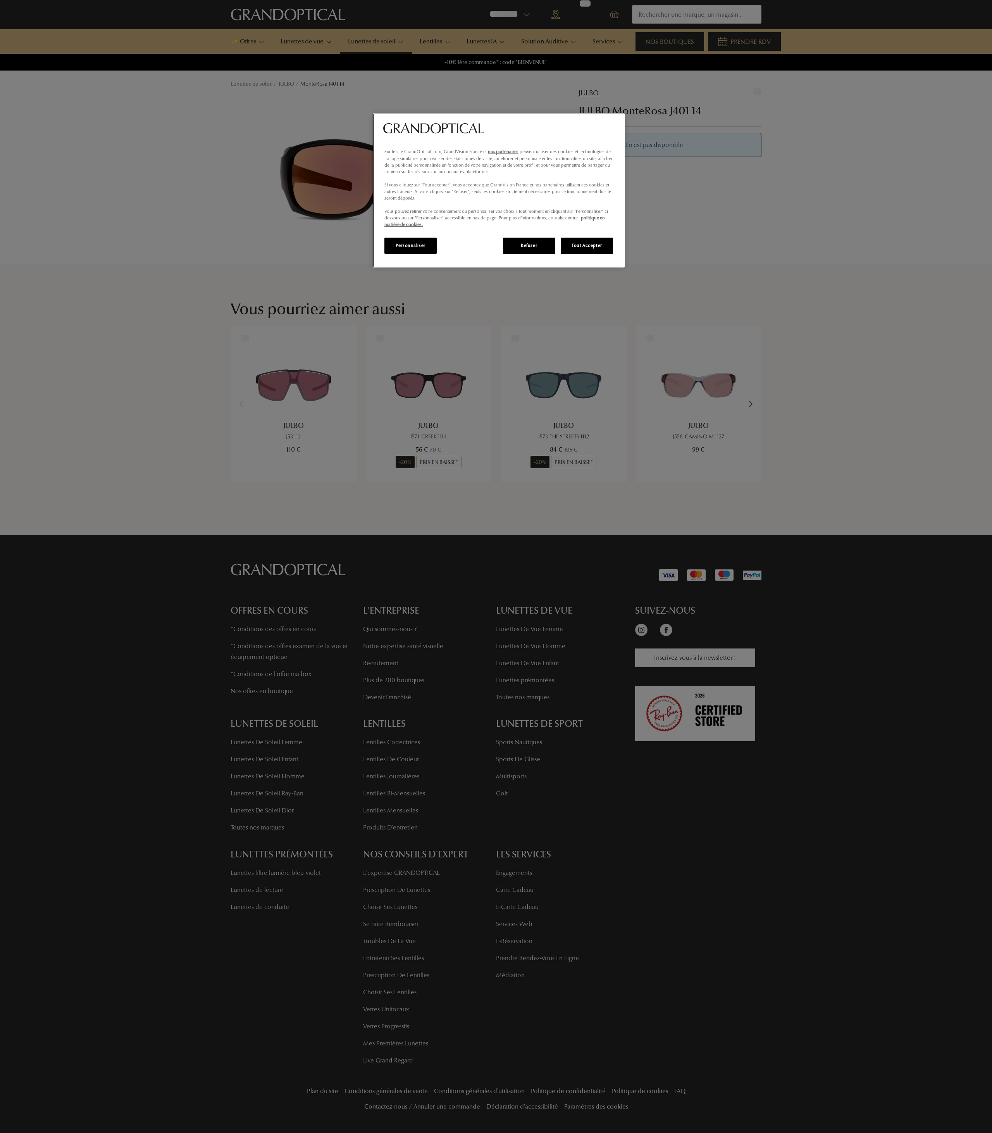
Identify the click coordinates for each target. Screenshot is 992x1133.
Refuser (529, 245)
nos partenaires (503, 151)
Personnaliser (410, 245)
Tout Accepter (587, 245)
